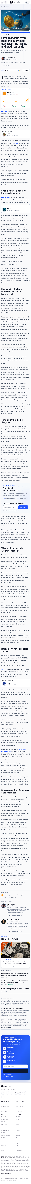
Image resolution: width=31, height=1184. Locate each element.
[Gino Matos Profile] (3, 59)
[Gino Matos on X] (7, 915)
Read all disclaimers (6, 1173)
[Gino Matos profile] (3, 905)
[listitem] (4, 895)
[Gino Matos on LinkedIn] (9, 915)
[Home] (2, 7)
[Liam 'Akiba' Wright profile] (3, 921)
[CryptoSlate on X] (3, 1093)
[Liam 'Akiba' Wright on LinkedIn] (9, 931)
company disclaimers (6, 1027)
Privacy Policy (12, 1157)
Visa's (3, 669)
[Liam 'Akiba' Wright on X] (7, 931)
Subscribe (15, 1071)
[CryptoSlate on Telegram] (16, 1093)
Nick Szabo (5, 111)
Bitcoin (16, 143)
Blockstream (5, 197)
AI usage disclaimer (10, 1004)
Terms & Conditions (24, 1178)
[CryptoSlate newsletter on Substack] (11, 1093)
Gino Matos (11, 57)
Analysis (7, 34)
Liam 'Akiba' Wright (13, 920)
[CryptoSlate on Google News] (7, 1093)
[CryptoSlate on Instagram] (24, 1093)
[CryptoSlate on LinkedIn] (20, 1093)
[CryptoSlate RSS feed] (3, 1097)
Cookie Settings (12, 1180)
